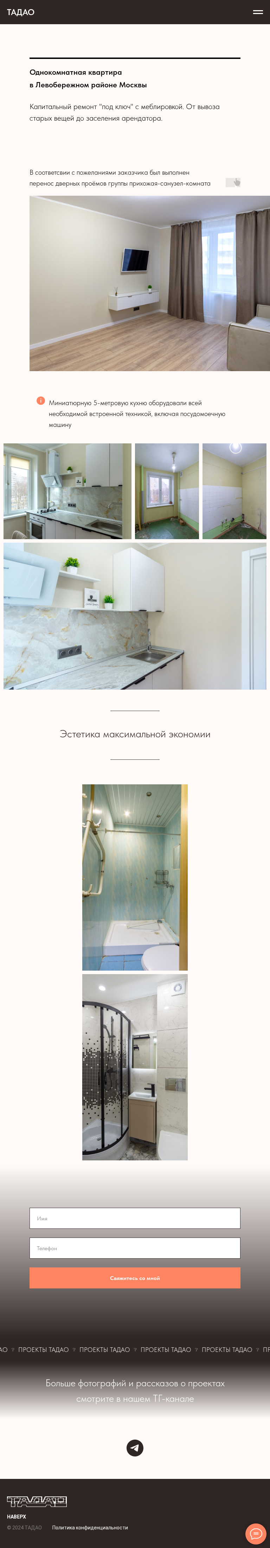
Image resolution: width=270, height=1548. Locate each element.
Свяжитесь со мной (135, 1278)
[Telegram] (135, 1448)
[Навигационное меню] (258, 12)
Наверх (16, 1517)
